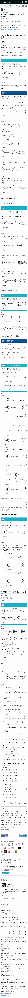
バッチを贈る (6, 873)
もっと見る (4, 854)
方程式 (7, 19)
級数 (3, 19)
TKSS (6, 914)
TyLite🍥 (6, 9)
